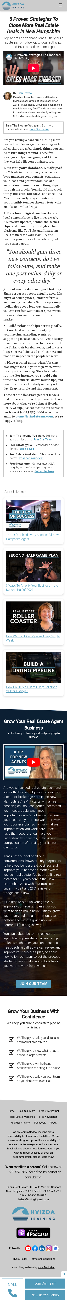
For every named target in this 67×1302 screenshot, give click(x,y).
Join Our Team (39, 129)
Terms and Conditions (42, 1258)
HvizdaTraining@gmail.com (33, 1199)
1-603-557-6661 (17, 1172)
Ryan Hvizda (24, 93)
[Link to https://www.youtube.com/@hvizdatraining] (28, 1248)
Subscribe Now (44, 471)
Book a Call (26, 448)
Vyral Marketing (46, 1267)
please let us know (43, 1156)
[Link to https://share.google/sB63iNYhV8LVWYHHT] (56, 1248)
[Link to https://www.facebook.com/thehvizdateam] (35, 1248)
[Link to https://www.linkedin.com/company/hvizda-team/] (42, 1248)
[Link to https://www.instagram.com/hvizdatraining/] (49, 1248)
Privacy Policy (19, 1258)
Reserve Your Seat (31, 458)
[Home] (12, 4)
